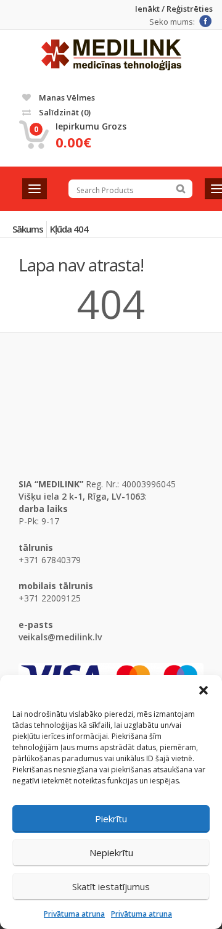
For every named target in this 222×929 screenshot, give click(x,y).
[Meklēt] (180, 189)
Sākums (27, 229)
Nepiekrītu (111, 852)
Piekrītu (111, 818)
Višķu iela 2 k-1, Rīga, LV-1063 (81, 496)
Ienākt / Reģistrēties (174, 9)
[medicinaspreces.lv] (111, 54)
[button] (203, 690)
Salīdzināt (64, 112)
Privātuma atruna (74, 914)
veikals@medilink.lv (60, 637)
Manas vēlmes (66, 97)
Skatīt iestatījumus (111, 886)
